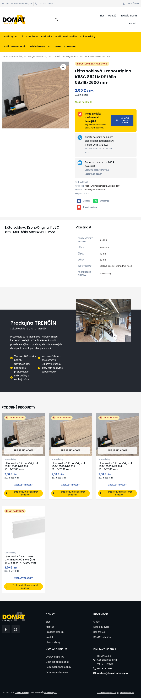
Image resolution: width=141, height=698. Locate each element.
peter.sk (50, 692)
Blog (102, 15)
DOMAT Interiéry (22, 692)
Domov (5, 56)
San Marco (99, 632)
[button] (63, 67)
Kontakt (133, 23)
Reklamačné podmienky (58, 667)
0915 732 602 (100, 144)
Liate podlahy (53, 642)
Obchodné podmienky (57, 661)
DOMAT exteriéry (102, 637)
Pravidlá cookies (127, 692)
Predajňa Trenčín (129, 15)
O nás (96, 621)
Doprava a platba (55, 656)
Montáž (112, 15)
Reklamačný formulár (57, 672)
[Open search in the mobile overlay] (56, 19)
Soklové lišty (16, 56)
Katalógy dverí (101, 626)
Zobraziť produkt (23, 485)
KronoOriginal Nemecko (35, 56)
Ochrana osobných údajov (107, 692)
